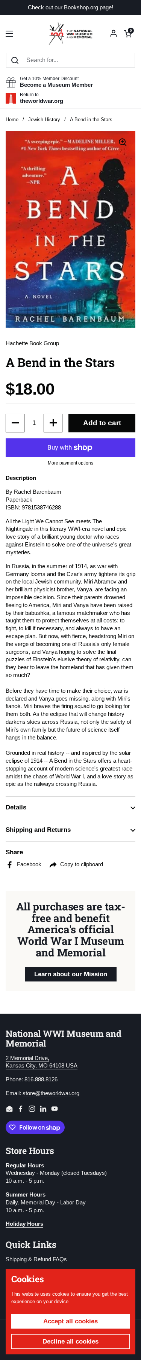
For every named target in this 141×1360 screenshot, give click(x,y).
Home (12, 119)
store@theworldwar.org (51, 1093)
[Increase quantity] (53, 423)
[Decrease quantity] (15, 423)
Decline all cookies (70, 1341)
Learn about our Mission (70, 974)
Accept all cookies (70, 1321)
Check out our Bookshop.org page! (70, 7)
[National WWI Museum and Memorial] (70, 34)
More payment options (70, 463)
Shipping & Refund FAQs (36, 1259)
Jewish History (44, 119)
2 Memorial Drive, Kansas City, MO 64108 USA (41, 1062)
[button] (127, 33)
